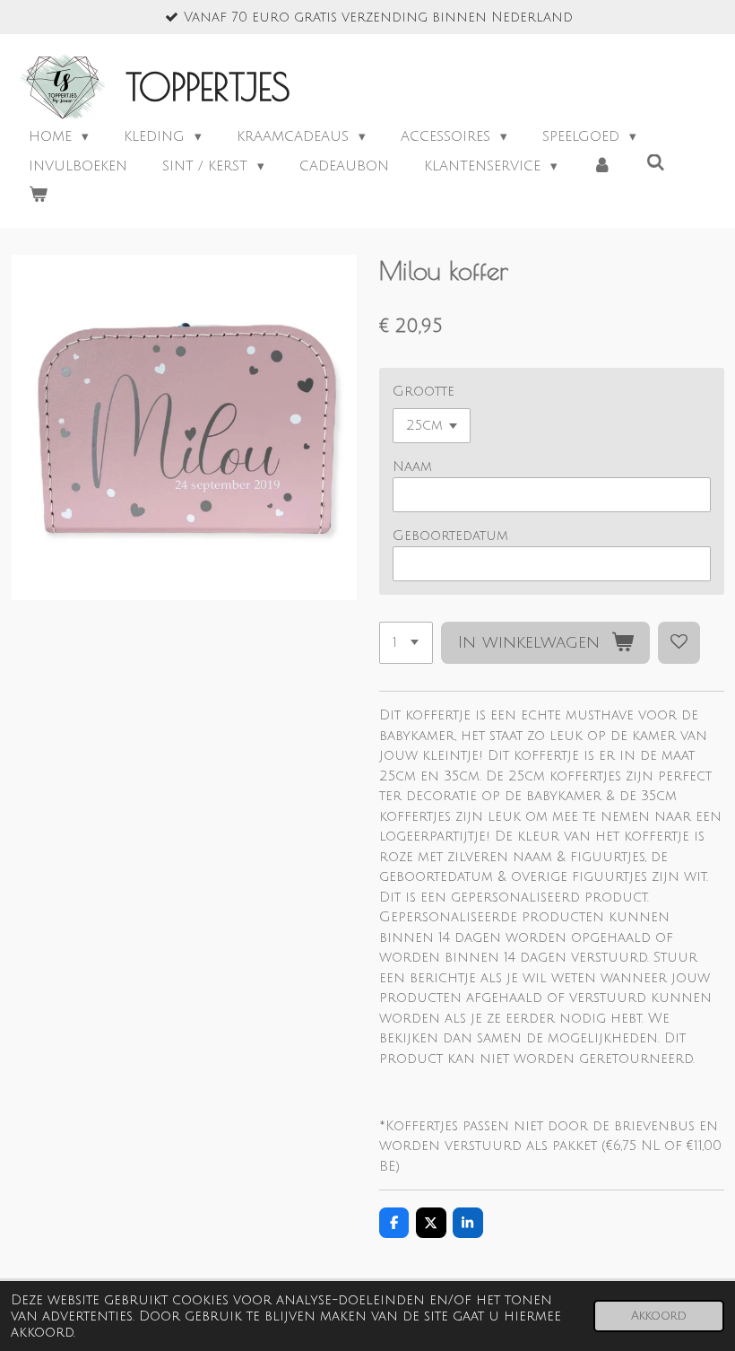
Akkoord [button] (659, 1315)
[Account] (602, 166)
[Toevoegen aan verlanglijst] (679, 643)
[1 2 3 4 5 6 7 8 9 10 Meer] (406, 643)
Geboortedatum (450, 535)
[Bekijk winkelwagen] (38, 195)
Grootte (423, 391)
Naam (412, 466)
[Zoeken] (656, 163)
